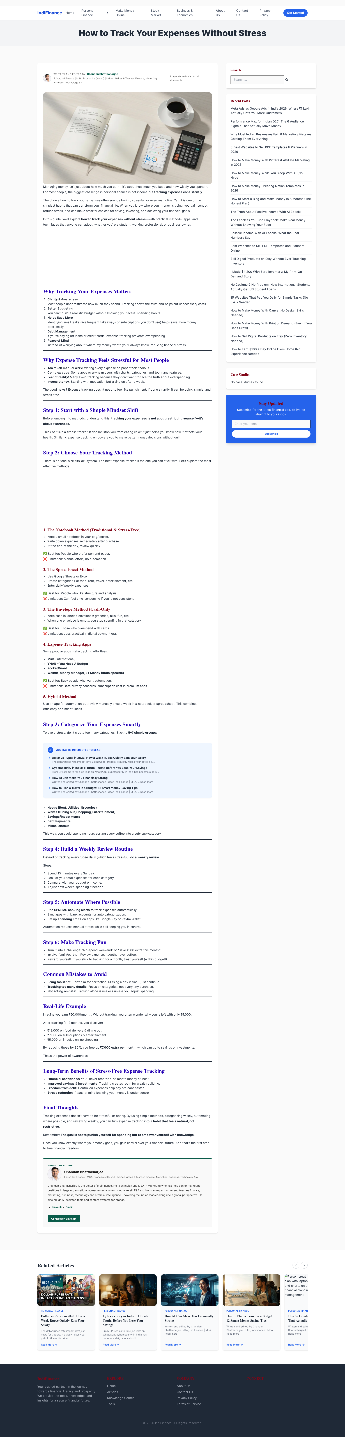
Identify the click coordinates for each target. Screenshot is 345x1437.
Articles (112, 1392)
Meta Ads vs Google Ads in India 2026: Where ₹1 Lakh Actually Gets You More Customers (270, 111)
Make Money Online (125, 13)
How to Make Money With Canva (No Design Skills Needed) (267, 313)
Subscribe (271, 433)
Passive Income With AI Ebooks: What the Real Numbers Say (265, 235)
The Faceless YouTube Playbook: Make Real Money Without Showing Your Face (268, 222)
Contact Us (242, 13)
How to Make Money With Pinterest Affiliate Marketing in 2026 (270, 162)
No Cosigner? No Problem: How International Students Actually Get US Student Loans (270, 287)
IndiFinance (49, 12)
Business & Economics (185, 13)
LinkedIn (57, 1207)
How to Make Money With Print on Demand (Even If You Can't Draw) (271, 326)
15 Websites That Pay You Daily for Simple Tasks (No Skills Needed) (269, 300)
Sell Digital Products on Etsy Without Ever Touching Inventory (268, 261)
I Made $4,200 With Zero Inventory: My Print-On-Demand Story (267, 274)
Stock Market (156, 13)
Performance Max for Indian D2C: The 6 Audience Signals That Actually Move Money (267, 124)
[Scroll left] (296, 1265)
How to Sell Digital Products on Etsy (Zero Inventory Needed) (269, 338)
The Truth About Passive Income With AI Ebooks (266, 212)
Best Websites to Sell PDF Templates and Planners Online (267, 248)
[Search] (286, 80)
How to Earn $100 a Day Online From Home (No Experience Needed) (265, 351)
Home (70, 13)
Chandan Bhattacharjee (102, 74)
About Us (220, 13)
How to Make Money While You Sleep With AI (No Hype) (267, 175)
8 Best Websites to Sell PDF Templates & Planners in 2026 (269, 149)
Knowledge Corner (120, 1398)
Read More (47, 1344)
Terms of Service (189, 1404)
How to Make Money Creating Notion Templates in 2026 (267, 188)
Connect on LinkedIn (64, 1218)
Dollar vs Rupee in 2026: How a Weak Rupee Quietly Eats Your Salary (63, 1320)
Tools (111, 1404)
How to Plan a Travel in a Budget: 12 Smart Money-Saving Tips (249, 1318)
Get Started (295, 13)
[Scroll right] (304, 1265)
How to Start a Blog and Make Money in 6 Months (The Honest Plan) (271, 201)
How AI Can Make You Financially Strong (189, 1318)
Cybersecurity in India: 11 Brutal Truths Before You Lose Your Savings (126, 1320)
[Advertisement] (127, 255)
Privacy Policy (265, 13)
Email (69, 1207)
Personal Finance (87, 13)
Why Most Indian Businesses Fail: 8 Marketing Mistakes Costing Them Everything (271, 137)
